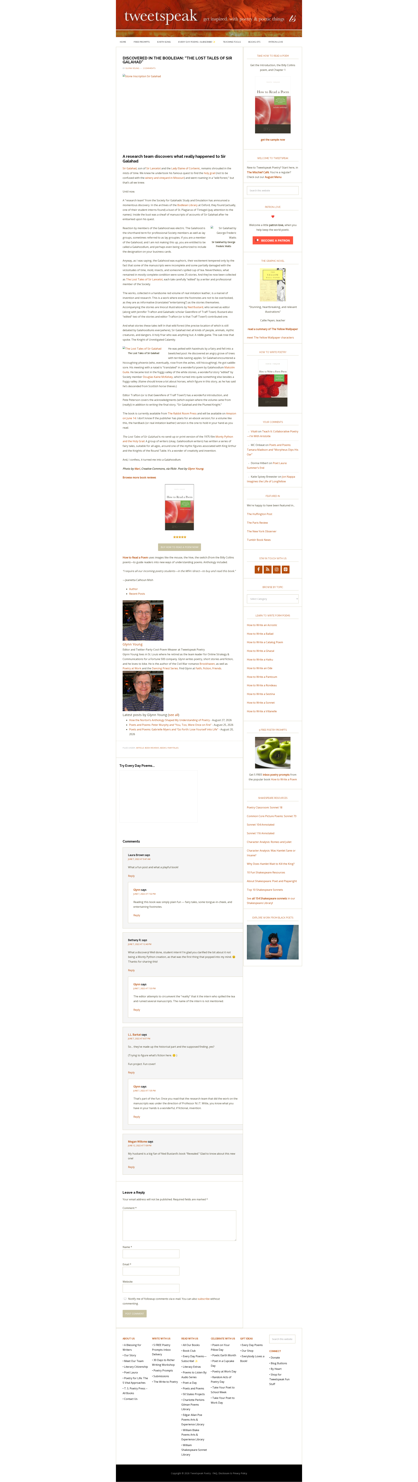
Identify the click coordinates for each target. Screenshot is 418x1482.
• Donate (274, 1357)
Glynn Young (195, 468)
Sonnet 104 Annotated (260, 824)
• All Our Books (190, 1345)
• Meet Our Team (133, 1361)
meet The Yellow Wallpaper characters (270, 337)
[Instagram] (277, 569)
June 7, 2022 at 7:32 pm (144, 894)
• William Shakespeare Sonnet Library (194, 1449)
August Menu (273, 177)
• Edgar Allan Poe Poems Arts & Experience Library (192, 1419)
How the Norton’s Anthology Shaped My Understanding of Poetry (169, 720)
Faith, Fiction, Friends (208, 668)
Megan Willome (137, 1141)
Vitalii (254, 431)
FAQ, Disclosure (221, 1473)
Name (127, 1247)
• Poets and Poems (192, 1388)
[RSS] (267, 569)
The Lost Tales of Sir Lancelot (144, 279)
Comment (130, 1208)
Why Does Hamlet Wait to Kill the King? (271, 864)
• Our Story (129, 1355)
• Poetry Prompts (162, 1370)
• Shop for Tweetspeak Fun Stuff (279, 1379)
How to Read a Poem (135, 557)
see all (173, 715)
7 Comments (149, 68)
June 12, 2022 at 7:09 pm (139, 1145)
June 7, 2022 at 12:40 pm (139, 944)
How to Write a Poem (284, 779)
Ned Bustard (195, 307)
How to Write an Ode (259, 668)
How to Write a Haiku (260, 659)
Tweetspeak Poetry (209, 18)
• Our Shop (246, 1351)
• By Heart (275, 1369)
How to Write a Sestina (261, 694)
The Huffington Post (259, 514)
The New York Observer (261, 531)
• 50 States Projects (193, 1394)
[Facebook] (258, 569)
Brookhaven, (207, 664)
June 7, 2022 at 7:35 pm (144, 1090)
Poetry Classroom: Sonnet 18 (264, 807)
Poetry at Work (132, 668)
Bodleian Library (187, 205)
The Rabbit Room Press (182, 413)
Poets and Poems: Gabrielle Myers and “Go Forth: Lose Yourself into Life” (173, 729)
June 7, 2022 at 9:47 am (139, 859)
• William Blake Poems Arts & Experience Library (192, 1434)
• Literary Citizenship (135, 1367)
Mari (137, 468)
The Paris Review (257, 522)
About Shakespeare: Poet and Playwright (272, 881)
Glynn (136, 890)
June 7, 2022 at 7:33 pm (144, 988)
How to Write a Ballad (260, 634)
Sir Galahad (130, 168)
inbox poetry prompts (276, 774)
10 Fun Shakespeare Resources (266, 872)
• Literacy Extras (191, 1367)
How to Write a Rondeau (262, 685)
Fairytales (173, 748)
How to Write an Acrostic (262, 625)
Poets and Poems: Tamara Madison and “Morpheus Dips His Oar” (272, 449)
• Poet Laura (130, 1372)
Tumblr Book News (259, 540)
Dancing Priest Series (165, 668)
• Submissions (160, 1376)
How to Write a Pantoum (262, 677)
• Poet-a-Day (189, 1383)
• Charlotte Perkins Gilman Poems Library (192, 1404)
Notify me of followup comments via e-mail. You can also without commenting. (171, 1301)
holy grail (209, 173)
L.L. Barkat (134, 1034)
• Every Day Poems (251, 1345)
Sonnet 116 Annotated (260, 833)
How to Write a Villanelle (262, 711)
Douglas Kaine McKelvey (158, 377)
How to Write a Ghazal (260, 651)
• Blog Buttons (278, 1363)
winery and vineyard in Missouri (164, 178)
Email (127, 1264)
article (140, 748)
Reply (131, 876)
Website (128, 1281)
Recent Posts (137, 594)
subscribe (204, 1299)
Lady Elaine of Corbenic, (186, 168)
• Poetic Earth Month (223, 1355)
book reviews (152, 748)
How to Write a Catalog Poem (265, 642)
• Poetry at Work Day (223, 1371)
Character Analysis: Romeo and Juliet (269, 842)
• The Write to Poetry (165, 1382)
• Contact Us (130, 1399)
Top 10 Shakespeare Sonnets (265, 890)
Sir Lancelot (153, 168)
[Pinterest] (285, 569)
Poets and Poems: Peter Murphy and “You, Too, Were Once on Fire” (170, 725)
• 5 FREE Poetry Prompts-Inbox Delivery (161, 1349)
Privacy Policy (240, 1473)
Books (163, 748)
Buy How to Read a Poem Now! (179, 547)
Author (133, 589)
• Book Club (188, 1351)
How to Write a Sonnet (261, 702)
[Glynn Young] (143, 639)
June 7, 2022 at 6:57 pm (139, 1038)
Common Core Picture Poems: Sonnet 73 (271, 816)
